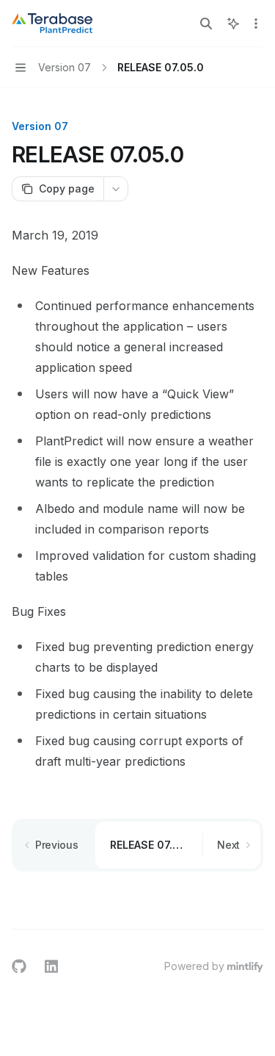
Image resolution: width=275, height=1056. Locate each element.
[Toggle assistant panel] (233, 23)
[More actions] (256, 23)
